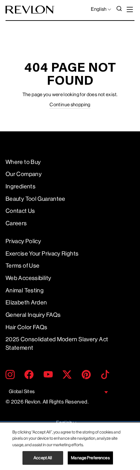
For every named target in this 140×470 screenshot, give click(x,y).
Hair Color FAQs (27, 327)
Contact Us (20, 211)
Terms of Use (22, 265)
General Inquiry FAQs (33, 315)
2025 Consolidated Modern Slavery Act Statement (57, 343)
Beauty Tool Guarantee (35, 199)
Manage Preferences (90, 457)
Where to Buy (23, 162)
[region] (70, 446)
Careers (16, 223)
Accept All (43, 457)
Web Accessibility (28, 278)
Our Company (24, 174)
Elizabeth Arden (26, 302)
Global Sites (22, 391)
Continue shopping (69, 105)
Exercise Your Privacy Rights (42, 253)
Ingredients (20, 186)
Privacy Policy (23, 241)
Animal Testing (25, 290)
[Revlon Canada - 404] (30, 10)
